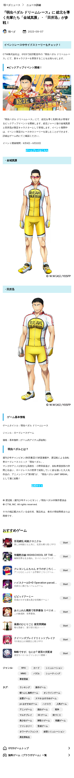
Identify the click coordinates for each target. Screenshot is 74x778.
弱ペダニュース (11, 4)
